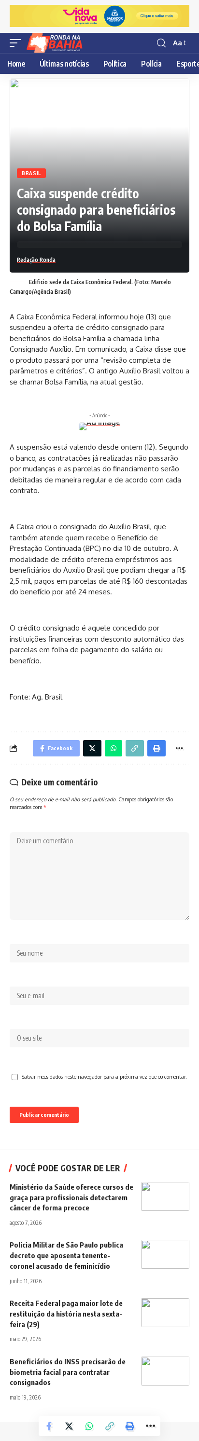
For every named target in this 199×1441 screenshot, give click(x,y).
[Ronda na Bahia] (57, 43)
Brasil (31, 173)
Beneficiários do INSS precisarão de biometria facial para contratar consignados (68, 1372)
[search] (161, 43)
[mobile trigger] (18, 43)
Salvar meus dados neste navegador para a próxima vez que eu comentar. (104, 1076)
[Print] (130, 1426)
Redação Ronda (36, 259)
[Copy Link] (110, 1426)
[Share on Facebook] (49, 1426)
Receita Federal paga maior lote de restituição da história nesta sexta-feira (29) (66, 1314)
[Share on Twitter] (69, 1426)
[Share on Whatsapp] (89, 1426)
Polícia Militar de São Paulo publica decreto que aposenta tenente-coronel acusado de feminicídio (66, 1255)
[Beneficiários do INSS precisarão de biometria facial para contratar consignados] (165, 1371)
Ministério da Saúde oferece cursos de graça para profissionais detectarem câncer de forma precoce (71, 1197)
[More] (150, 1426)
